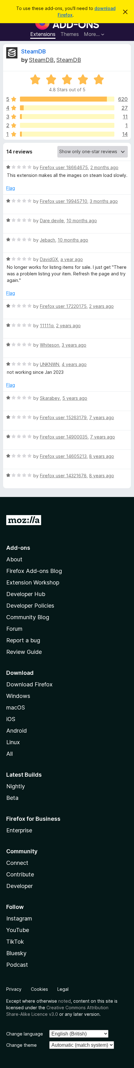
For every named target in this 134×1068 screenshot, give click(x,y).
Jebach (47, 240)
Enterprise (19, 830)
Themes (69, 34)
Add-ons (18, 547)
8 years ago (101, 456)
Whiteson (49, 345)
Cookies (39, 989)
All (9, 753)
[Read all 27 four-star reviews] (67, 107)
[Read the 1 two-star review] (67, 125)
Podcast (17, 964)
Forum (14, 628)
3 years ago (74, 345)
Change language (24, 1033)
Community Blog (27, 617)
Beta (12, 798)
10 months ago (81, 220)
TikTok (15, 941)
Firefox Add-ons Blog (34, 571)
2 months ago (104, 167)
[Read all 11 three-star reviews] (67, 116)
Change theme (21, 1045)
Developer (19, 886)
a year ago (71, 259)
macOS (15, 707)
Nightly (15, 786)
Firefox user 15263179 (63, 417)
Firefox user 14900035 (64, 436)
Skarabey (50, 398)
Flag (10, 188)
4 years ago (74, 364)
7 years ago (101, 417)
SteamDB (33, 51)
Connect (17, 863)
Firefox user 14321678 (63, 475)
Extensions (42, 34)
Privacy (14, 989)
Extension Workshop (32, 582)
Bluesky (16, 953)
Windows (18, 696)
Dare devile (52, 220)
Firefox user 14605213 (63, 456)
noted (64, 1001)
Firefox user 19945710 (63, 201)
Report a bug (23, 640)
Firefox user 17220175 (63, 306)
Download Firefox (29, 684)
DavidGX (49, 259)
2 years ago (101, 306)
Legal (63, 989)
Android (16, 730)
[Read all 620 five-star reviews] (67, 99)
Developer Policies (30, 605)
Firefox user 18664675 (64, 167)
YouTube (17, 930)
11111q (47, 325)
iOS (10, 719)
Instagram (19, 918)
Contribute (20, 874)
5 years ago (74, 398)
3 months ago (104, 201)
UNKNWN (49, 364)
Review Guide (24, 652)
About (14, 559)
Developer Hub (25, 594)
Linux (13, 742)
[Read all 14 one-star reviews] (67, 134)
